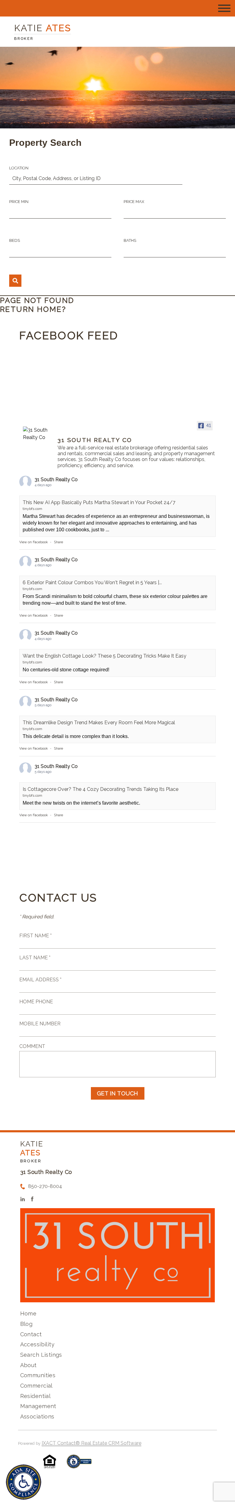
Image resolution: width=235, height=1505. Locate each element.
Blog (26, 1324)
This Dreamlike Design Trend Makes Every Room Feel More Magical (99, 722)
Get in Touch (117, 1093)
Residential (35, 1396)
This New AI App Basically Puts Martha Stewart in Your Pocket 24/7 (99, 502)
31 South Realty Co (56, 479)
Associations (37, 1416)
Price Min (18, 201)
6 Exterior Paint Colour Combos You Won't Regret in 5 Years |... (92, 582)
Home (28, 1313)
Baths (130, 240)
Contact (31, 1334)
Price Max (134, 201)
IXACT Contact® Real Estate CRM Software (91, 1443)
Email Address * (40, 980)
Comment (32, 1046)
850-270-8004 (45, 1186)
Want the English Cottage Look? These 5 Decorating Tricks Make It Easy (104, 656)
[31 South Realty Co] (37, 434)
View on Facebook (33, 542)
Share (58, 542)
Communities (38, 1375)
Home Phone (36, 1002)
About (28, 1365)
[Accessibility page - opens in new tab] (79, 1464)
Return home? (33, 309)
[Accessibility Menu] (23, 1482)
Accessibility (37, 1344)
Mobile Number (40, 1024)
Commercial (36, 1385)
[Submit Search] (15, 281)
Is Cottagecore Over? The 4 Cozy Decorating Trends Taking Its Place (100, 789)
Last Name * (34, 958)
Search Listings (41, 1355)
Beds (14, 240)
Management (38, 1406)
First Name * (35, 936)
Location (18, 168)
